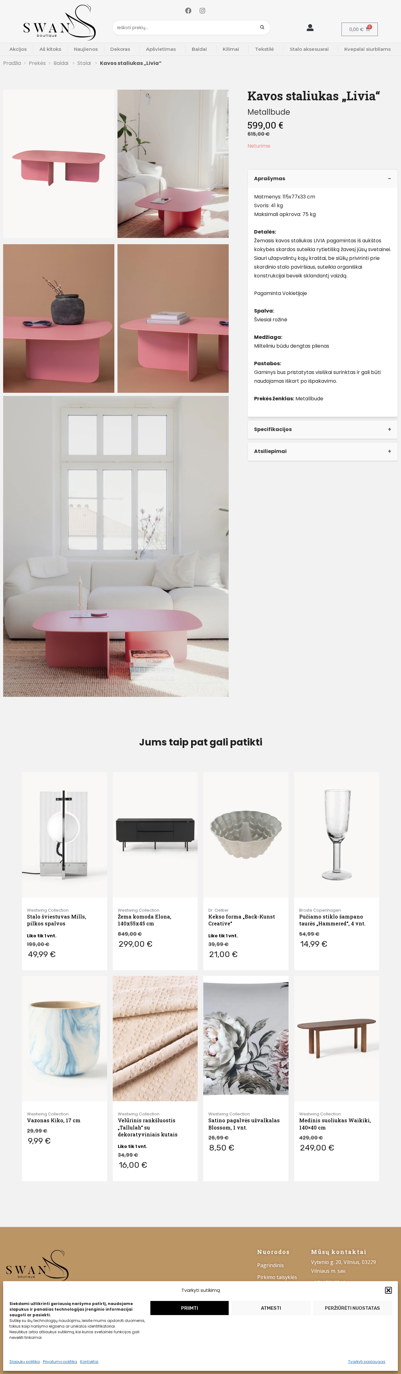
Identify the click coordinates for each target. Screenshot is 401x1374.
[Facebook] (188, 10)
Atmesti (271, 1308)
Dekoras (120, 49)
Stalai (84, 63)
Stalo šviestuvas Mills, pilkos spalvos (56, 920)
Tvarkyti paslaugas (366, 1361)
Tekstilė (264, 49)
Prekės (37, 63)
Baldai (199, 49)
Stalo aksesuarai (309, 49)
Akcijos (18, 49)
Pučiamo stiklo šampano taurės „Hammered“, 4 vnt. (332, 920)
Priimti (189, 1308)
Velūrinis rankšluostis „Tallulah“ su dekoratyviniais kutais (148, 1127)
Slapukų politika (24, 1361)
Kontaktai (89, 1361)
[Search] (262, 27)
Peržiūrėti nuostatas (352, 1308)
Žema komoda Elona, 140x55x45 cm (144, 920)
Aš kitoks (50, 49)
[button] (388, 1290)
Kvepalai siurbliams (367, 49)
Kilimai (231, 49)
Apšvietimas (161, 49)
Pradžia (12, 63)
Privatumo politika (60, 1361)
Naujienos (86, 49)
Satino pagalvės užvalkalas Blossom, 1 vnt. (244, 1123)
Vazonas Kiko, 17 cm (54, 1120)
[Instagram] (202, 10)
